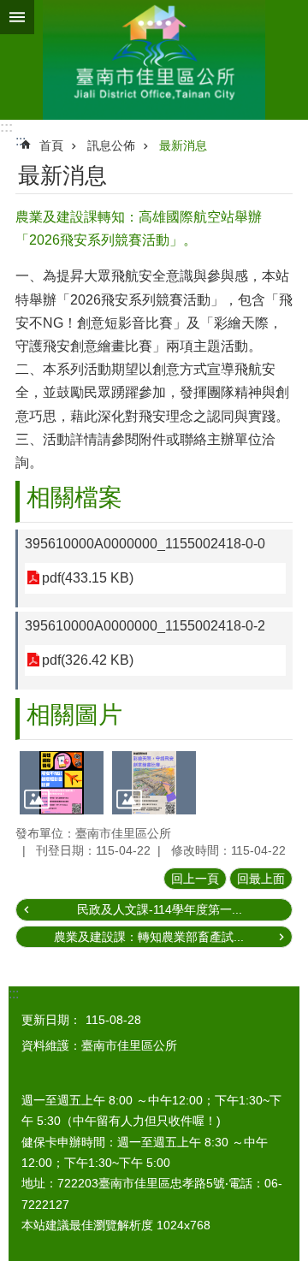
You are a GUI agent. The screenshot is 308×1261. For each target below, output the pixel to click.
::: (6, 127)
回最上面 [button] (261, 878)
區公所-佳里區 (154, 60)
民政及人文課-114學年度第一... (159, 909)
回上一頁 (195, 878)
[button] (62, 782)
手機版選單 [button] (17, 17)
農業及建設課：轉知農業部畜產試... (149, 937)
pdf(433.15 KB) (87, 578)
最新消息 (183, 145)
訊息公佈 (111, 145)
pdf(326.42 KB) (87, 660)
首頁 (51, 145)
